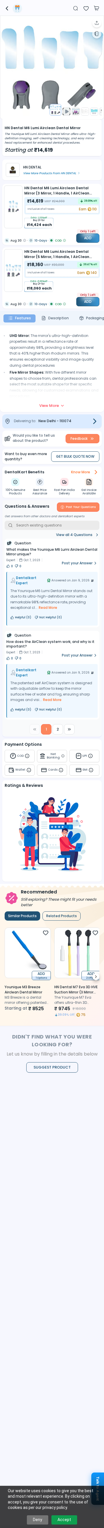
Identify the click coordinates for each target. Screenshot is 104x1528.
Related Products (61, 915)
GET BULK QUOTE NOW (75, 456)
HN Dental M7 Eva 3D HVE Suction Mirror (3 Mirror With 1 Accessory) (76, 992)
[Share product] (96, 22)
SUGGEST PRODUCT (52, 1067)
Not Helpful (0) (50, 617)
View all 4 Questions (74, 534)
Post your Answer (77, 563)
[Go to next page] (69, 729)
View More (49, 405)
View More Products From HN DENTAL (49, 173)
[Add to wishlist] (86, 7)
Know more (80, 472)
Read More (48, 607)
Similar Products (22, 915)
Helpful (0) (23, 617)
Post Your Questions (81, 507)
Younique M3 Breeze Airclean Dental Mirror (23, 989)
